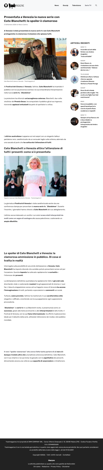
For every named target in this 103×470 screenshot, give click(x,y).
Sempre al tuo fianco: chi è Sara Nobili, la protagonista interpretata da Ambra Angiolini (90, 122)
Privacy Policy (56, 466)
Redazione (45, 466)
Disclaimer (66, 466)
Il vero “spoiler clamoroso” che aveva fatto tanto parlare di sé (30, 352)
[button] (96, 5)
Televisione (76, 5)
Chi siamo (36, 466)
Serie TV (88, 5)
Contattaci (66, 455)
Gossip (65, 5)
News (57, 5)
